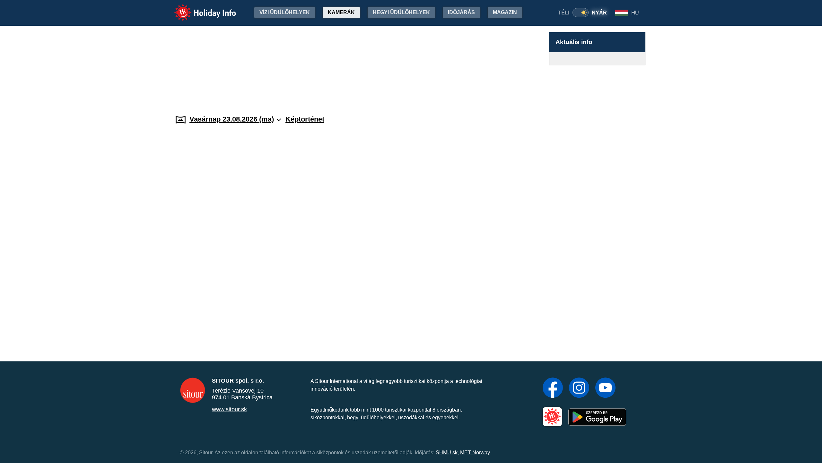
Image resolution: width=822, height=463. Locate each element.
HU (635, 12)
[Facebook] (553, 388)
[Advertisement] (597, 84)
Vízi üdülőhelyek (284, 12)
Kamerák (341, 12)
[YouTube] (605, 388)
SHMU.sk (447, 452)
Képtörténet (304, 119)
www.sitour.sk (229, 409)
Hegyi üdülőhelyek (401, 12)
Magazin (505, 12)
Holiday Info (199, 8)
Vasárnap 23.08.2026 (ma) (231, 119)
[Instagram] (579, 388)
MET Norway (475, 452)
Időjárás (461, 12)
